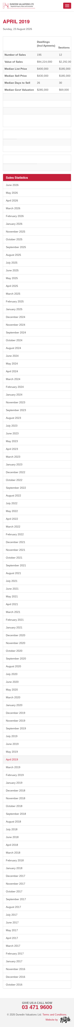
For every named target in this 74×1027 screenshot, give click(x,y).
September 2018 (16, 813)
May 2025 (12, 278)
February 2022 (15, 534)
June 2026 (12, 185)
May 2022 (12, 511)
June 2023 (12, 433)
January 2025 (14, 309)
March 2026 (13, 208)
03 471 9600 (37, 1007)
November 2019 (15, 720)
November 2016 (15, 969)
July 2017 (11, 914)
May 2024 (12, 363)
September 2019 (16, 728)
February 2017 (15, 953)
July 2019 (11, 736)
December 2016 (15, 976)
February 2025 (15, 301)
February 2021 (15, 619)
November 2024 (15, 324)
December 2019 (15, 712)
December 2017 (15, 875)
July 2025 (11, 262)
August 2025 (13, 254)
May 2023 (12, 441)
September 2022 (16, 487)
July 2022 (11, 503)
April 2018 (12, 844)
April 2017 (12, 938)
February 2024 (15, 386)
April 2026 (12, 200)
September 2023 (16, 410)
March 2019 (13, 767)
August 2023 (13, 417)
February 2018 (15, 860)
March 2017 (13, 945)
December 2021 (15, 542)
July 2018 (11, 829)
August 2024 (13, 348)
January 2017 (14, 961)
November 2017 (15, 883)
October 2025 (14, 239)
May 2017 (12, 930)
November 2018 (15, 798)
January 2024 (14, 394)
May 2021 (12, 596)
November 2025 (15, 231)
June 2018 (12, 837)
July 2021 (11, 580)
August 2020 (13, 666)
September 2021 (16, 565)
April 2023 (12, 448)
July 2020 (11, 674)
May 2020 (12, 689)
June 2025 (12, 270)
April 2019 (12, 759)
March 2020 (13, 697)
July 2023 (11, 425)
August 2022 (13, 495)
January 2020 (14, 705)
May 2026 (12, 192)
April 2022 (12, 518)
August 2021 (13, 573)
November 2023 (15, 402)
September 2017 (16, 899)
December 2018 (15, 790)
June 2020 (12, 681)
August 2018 (13, 821)
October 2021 (14, 557)
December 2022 (15, 472)
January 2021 (14, 627)
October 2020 (14, 650)
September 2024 (16, 332)
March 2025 (13, 293)
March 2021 (13, 611)
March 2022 (13, 526)
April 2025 (12, 285)
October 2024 (14, 340)
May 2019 (12, 751)
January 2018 (14, 868)
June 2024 (12, 355)
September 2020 (16, 658)
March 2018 (13, 852)
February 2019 (15, 774)
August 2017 (13, 906)
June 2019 (12, 743)
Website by (52, 1019)
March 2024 (13, 379)
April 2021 (12, 604)
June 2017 (12, 922)
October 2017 (14, 891)
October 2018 (14, 806)
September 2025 (16, 247)
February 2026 (15, 216)
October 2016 (14, 984)
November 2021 (15, 549)
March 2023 (13, 456)
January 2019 (14, 782)
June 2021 (12, 588)
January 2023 (14, 464)
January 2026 (14, 223)
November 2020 (15, 643)
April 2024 (12, 371)
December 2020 (15, 635)
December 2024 (15, 316)
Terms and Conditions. (55, 1014)
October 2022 (14, 480)
